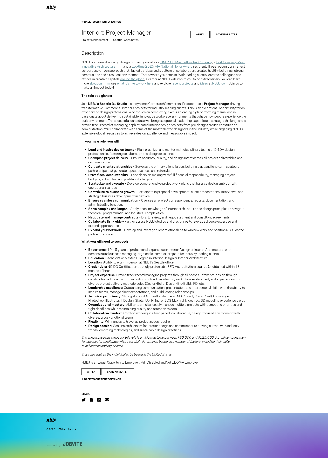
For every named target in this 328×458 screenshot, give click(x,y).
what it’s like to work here (135, 83)
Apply (200, 34)
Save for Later (226, 34)
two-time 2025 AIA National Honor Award (162, 66)
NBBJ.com (220, 83)
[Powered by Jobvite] (64, 444)
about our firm (100, 83)
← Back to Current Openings (101, 22)
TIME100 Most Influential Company (186, 62)
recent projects (182, 83)
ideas (204, 83)
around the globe (132, 79)
